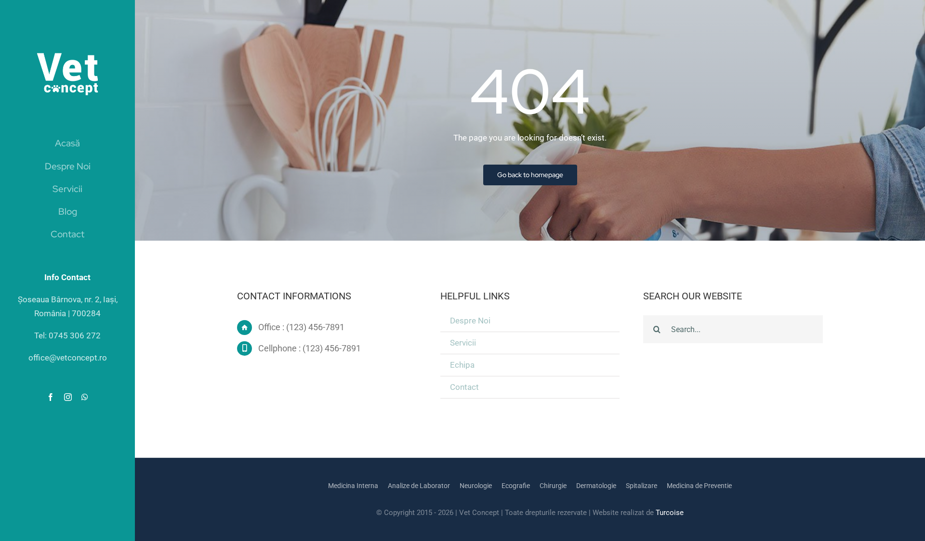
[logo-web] (67, 44)
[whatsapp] (84, 397)
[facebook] (50, 397)
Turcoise (670, 512)
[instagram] (68, 397)
